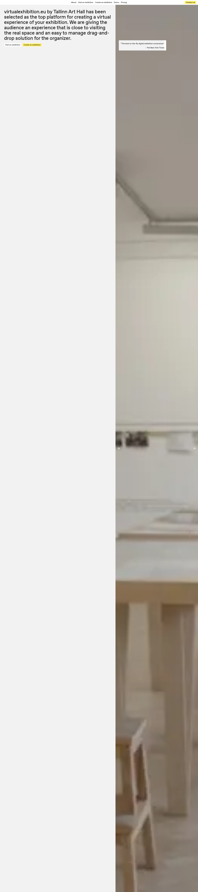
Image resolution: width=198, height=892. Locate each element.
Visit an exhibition (85, 2)
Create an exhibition (103, 2)
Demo (116, 2)
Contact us (190, 2)
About (73, 2)
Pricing (124, 2)
